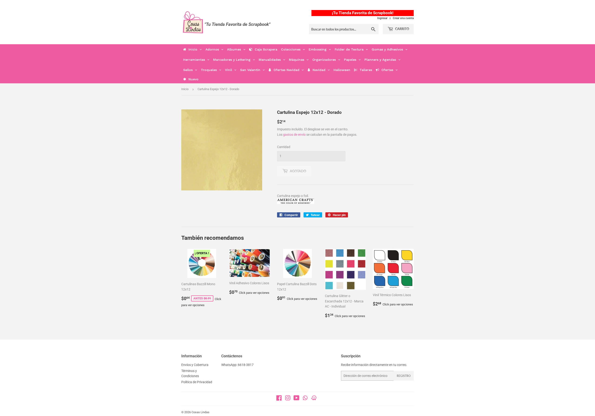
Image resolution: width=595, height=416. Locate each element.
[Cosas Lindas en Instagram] (288, 399)
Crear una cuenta (403, 18)
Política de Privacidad (196, 382)
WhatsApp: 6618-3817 (237, 365)
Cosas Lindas (200, 412)
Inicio (184, 89)
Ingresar (382, 18)
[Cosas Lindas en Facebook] (279, 399)
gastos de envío (294, 134)
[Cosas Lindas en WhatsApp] (305, 399)
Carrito (401, 29)
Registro (404, 376)
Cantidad (283, 147)
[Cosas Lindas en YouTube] (296, 399)
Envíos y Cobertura (194, 365)
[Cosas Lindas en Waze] (314, 399)
